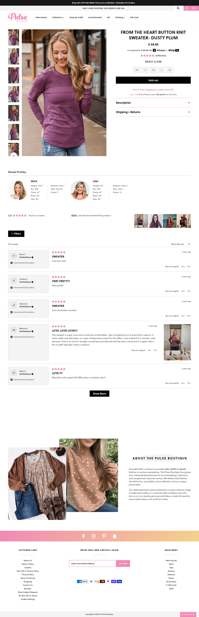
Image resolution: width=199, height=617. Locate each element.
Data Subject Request (27, 592)
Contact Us (28, 585)
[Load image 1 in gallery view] (64, 92)
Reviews (27, 588)
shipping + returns (128, 112)
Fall (108, 17)
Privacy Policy (28, 574)
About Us (28, 560)
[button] (153, 55)
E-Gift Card (171, 585)
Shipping (28, 581)
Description (123, 103)
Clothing (119, 17)
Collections (57, 17)
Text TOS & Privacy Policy (28, 571)
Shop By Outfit (76, 17)
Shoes (171, 578)
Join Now (123, 563)
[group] (64, 92)
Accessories (171, 581)
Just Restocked (95, 17)
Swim (171, 564)
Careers (28, 567)
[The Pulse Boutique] (18, 17)
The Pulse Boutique (106, 614)
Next (13, 155)
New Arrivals (41, 17)
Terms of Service (28, 578)
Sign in (133, 94)
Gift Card (134, 17)
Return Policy (28, 564)
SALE (171, 588)
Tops (171, 567)
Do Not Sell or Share (28, 595)
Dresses (171, 571)
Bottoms (171, 574)
